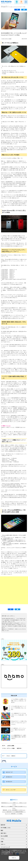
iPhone (8, 755)
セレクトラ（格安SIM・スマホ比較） (14, 813)
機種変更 (13, 755)
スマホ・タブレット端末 (6, 38)
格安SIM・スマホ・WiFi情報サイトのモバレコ (14, 810)
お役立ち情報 (10, 745)
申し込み (21, 3)
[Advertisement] (14, 590)
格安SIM (19, 748)
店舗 (17, 3)
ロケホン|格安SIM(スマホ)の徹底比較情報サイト (14, 811)
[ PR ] (2, 639)
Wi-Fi (3, 745)
